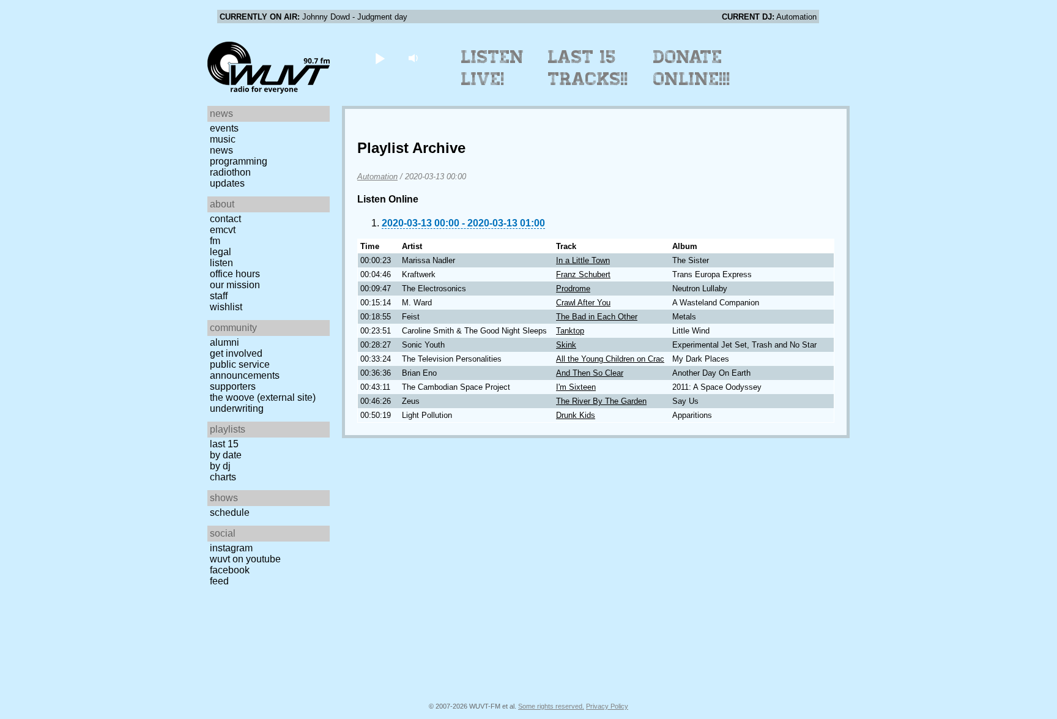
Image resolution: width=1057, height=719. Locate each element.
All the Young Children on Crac (610, 358)
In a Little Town (583, 260)
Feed (219, 581)
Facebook (230, 570)
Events (224, 128)
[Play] (379, 58)
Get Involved (236, 353)
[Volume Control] (414, 58)
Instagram (231, 548)
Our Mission (235, 285)
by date (226, 455)
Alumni (224, 342)
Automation (377, 176)
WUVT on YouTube (245, 559)
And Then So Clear (589, 373)
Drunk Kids (575, 415)
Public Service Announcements (245, 370)
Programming (238, 161)
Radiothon (230, 172)
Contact (225, 219)
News (221, 150)
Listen (221, 263)
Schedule (230, 512)
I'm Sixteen (576, 387)
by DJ (220, 466)
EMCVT (223, 230)
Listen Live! (492, 68)
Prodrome (573, 288)
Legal (220, 252)
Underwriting (237, 408)
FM (215, 241)
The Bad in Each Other (596, 316)
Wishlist (226, 307)
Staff (219, 296)
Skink (566, 344)
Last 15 (224, 444)
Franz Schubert (583, 274)
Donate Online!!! (691, 68)
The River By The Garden (601, 401)
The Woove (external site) (263, 397)
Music (223, 139)
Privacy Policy (607, 706)
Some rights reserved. (551, 706)
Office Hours (235, 274)
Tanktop (570, 330)
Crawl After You (583, 302)
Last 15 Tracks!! (588, 68)
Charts (223, 477)
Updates (227, 183)
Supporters (233, 386)
